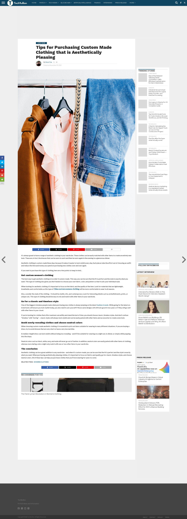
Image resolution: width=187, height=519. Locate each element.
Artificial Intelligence (82, 3)
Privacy (160, 517)
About (145, 517)
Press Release (121, 3)
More (132, 3)
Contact (152, 517)
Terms (167, 517)
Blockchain (65, 3)
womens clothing (41, 362)
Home (34, 3)
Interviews (108, 3)
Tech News (53, 3)
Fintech (42, 3)
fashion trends (102, 305)
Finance (97, 3)
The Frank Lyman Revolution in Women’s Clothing (41, 394)
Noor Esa (49, 62)
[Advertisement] (93, 22)
